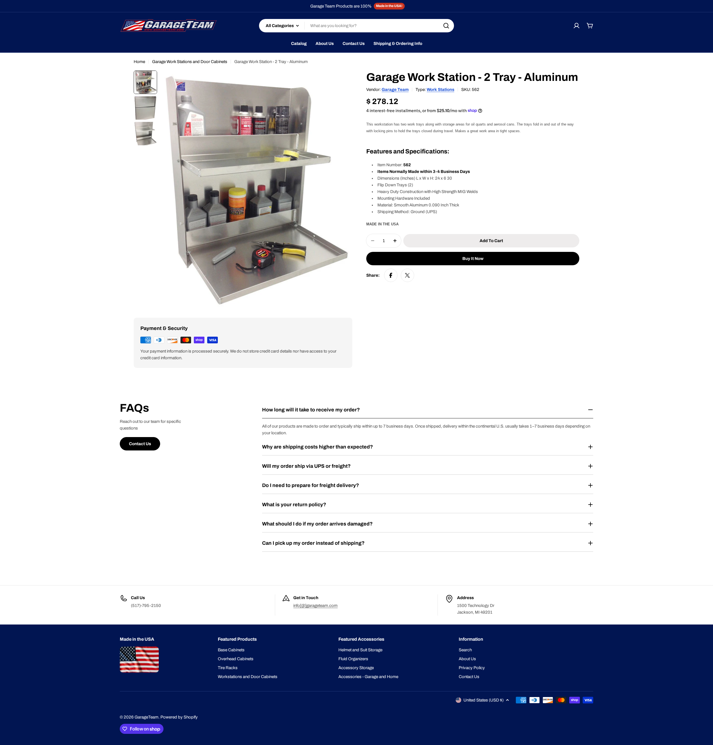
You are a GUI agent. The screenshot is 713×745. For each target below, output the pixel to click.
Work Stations (440, 89)
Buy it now (473, 258)
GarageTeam (146, 717)
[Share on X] (407, 275)
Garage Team (395, 89)
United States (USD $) (483, 700)
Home (139, 61)
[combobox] (356, 25)
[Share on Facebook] (390, 275)
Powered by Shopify (179, 717)
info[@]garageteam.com (315, 605)
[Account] (576, 25)
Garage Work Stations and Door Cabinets (189, 61)
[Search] (446, 25)
